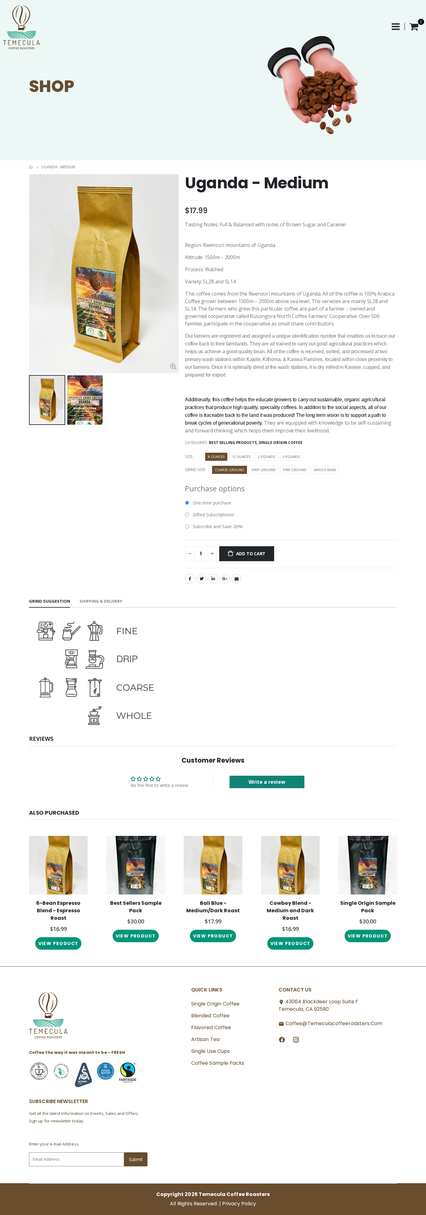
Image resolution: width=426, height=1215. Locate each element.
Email (236, 579)
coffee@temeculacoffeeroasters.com (333, 1023)
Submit (136, 1159)
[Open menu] (398, 26)
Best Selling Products (233, 442)
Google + (225, 579)
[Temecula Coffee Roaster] (48, 1017)
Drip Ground (264, 469)
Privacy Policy (239, 1203)
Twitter (201, 579)
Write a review (267, 782)
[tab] (49, 601)
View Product (136, 936)
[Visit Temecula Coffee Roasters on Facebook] (281, 1039)
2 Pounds (266, 456)
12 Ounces (241, 456)
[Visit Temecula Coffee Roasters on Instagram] (296, 1039)
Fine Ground (295, 469)
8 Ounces (216, 456)
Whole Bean (325, 469)
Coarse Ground (229, 469)
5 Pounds (291, 456)
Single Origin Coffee (281, 442)
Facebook (190, 579)
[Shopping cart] (413, 26)
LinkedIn (213, 579)
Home (31, 167)
